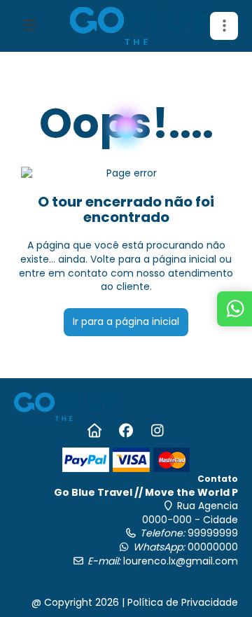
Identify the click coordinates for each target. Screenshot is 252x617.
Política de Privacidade (182, 602)
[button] (224, 26)
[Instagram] (158, 431)
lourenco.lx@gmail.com (180, 561)
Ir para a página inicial (126, 321)
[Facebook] (126, 431)
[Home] (95, 431)
